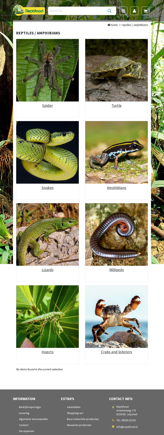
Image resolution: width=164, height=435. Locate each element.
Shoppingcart (75, 413)
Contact (23, 425)
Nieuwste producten (79, 425)
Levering (24, 413)
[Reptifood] (29, 10)
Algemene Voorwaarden (33, 419)
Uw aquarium (26, 431)
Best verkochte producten (83, 419)
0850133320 (129, 420)
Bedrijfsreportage (30, 407)
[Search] (109, 11)
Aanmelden (73, 407)
